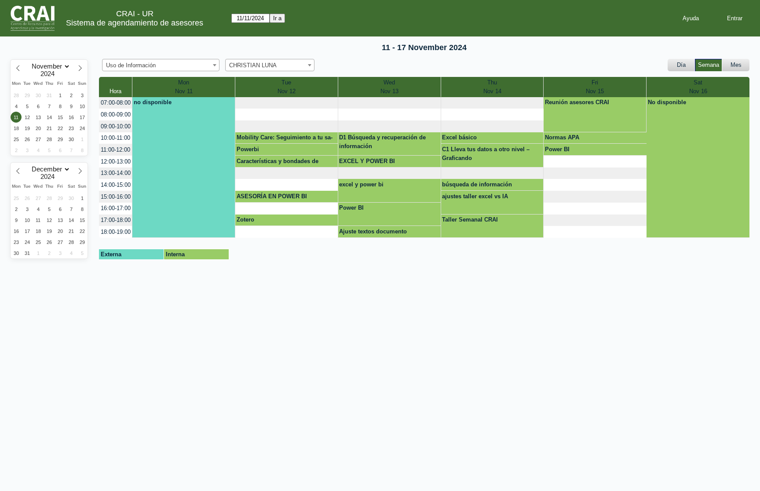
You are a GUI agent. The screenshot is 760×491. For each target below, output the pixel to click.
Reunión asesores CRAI (577, 102)
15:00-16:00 (116, 196)
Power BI (557, 149)
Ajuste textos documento (373, 231)
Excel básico (459, 137)
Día (681, 65)
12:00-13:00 (116, 161)
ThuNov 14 (492, 87)
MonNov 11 (184, 87)
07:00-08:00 (116, 102)
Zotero (245, 219)
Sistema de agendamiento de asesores (134, 22)
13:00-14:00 (116, 173)
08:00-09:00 (116, 114)
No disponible (667, 102)
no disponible (153, 102)
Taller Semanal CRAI (470, 219)
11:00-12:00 (115, 149)
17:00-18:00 (116, 220)
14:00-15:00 (116, 185)
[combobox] (160, 65)
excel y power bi (361, 184)
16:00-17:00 (116, 208)
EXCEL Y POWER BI (367, 161)
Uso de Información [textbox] (131, 65)
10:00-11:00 (115, 138)
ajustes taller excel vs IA (475, 196)
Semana (708, 65)
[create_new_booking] (286, 103)
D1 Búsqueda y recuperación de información (382, 141)
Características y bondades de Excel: (277, 162)
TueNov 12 (287, 87)
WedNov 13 (389, 87)
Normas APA (562, 137)
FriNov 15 (595, 87)
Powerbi (248, 149)
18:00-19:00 (116, 232)
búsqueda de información (477, 184)
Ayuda (691, 18)
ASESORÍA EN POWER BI (272, 196)
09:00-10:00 (116, 126)
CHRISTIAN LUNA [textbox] (253, 65)
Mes (736, 65)
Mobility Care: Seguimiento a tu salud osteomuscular (284, 139)
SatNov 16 (698, 87)
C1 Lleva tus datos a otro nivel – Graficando (486, 153)
